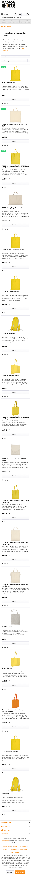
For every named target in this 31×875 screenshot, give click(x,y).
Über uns (14, 846)
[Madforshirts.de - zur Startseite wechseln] (8, 6)
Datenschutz (23, 849)
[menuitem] (4, 14)
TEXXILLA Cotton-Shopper (10, 375)
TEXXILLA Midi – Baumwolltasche (13, 250)
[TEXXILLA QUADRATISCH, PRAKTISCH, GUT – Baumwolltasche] (15, 115)
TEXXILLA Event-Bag (8, 333)
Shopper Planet (7, 626)
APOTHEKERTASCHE (8, 82)
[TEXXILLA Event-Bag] (15, 324)
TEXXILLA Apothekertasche (11, 292)
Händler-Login (7, 846)
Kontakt (5, 849)
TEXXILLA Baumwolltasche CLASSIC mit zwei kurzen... (15, 167)
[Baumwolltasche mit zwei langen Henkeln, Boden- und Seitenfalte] (15, 701)
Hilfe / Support (23, 846)
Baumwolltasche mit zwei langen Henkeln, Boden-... (13, 711)
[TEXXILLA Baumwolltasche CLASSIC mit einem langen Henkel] (15, 450)
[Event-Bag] (15, 784)
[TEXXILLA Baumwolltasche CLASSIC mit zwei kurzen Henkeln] (15, 157)
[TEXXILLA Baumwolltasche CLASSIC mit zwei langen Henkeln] (15, 491)
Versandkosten (5, 840)
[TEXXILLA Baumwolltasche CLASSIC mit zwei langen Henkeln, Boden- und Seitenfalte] (15, 408)
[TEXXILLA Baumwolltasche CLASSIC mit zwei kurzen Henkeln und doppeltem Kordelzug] (15, 575)
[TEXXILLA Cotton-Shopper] (15, 366)
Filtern (5, 57)
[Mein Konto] (24, 14)
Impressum (17, 852)
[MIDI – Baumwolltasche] (15, 742)
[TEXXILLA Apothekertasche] (15, 282)
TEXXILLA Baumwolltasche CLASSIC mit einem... (15, 459)
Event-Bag (5, 794)
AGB (12, 852)
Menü (6, 14)
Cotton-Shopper (7, 668)
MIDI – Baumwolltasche (10, 752)
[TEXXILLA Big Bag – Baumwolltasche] (15, 199)
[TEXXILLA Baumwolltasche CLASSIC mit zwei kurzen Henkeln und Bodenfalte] (15, 533)
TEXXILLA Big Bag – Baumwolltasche (14, 208)
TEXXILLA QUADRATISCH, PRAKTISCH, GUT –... (14, 125)
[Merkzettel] (20, 14)
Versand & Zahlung (14, 849)
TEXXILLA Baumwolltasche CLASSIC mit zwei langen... (15, 418)
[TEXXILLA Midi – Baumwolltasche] (15, 240)
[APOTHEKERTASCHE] (15, 73)
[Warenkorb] (28, 14)
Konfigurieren (20, 872)
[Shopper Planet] (15, 617)
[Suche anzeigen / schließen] (15, 14)
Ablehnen (10, 872)
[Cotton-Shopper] (15, 659)
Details (14, 99)
